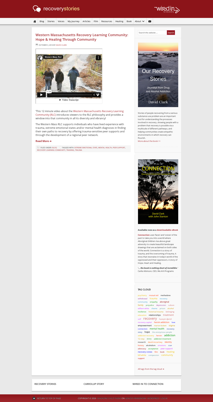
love (173, 322)
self (139, 319)
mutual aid (153, 295)
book (162, 352)
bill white (142, 355)
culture (171, 305)
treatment (168, 314)
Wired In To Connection (148, 383)
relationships (155, 315)
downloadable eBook (167, 230)
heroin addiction (161, 322)
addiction (169, 335)
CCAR (170, 345)
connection (142, 328)
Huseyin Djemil (165, 319)
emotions (162, 345)
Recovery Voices (145, 352)
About (137, 21)
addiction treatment (162, 338)
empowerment (145, 325)
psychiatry (142, 295)
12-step (141, 338)
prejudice (150, 305)
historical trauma (156, 311)
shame (154, 308)
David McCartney (155, 342)
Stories (51, 21)
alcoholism (150, 345)
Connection (144, 234)
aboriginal (164, 301)
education (142, 315)
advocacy (142, 348)
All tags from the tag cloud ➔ (151, 369)
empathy (153, 302)
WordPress (153, 398)
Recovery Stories (61, 9)
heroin (159, 335)
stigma (172, 325)
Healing (119, 21)
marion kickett (160, 325)
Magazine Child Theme (109, 398)
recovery (150, 318)
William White (143, 308)
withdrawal (142, 298)
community (167, 355)
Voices (61, 21)
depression (161, 305)
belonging (170, 311)
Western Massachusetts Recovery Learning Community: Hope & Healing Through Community (82, 37)
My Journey (73, 21)
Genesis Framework (135, 398)
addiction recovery (146, 335)
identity (168, 342)
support (141, 358)
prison (162, 308)
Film (96, 21)
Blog (42, 21)
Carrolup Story (94, 383)
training (70, 150)
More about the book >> (149, 141)
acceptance (153, 348)
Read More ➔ (43, 141)
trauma (78, 150)
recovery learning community (51, 150)
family (140, 305)
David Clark (61, 45)
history (141, 345)
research (142, 342)
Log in (164, 398)
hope (147, 331)
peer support (119, 147)
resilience (142, 311)
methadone (166, 295)
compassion (153, 355)
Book (129, 21)
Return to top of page (49, 398)
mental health (105, 147)
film (156, 352)
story (149, 338)
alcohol (170, 308)
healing (170, 351)
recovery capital (145, 322)
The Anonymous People (162, 332)
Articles (86, 21)
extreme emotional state (85, 147)
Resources (106, 21)
